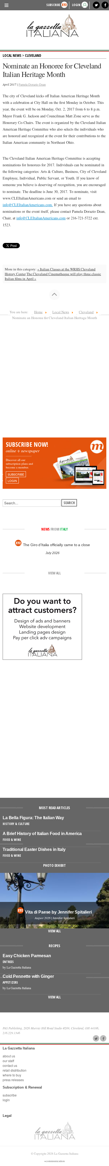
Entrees (8, 962)
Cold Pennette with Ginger (28, 976)
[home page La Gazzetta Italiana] (54, 1130)
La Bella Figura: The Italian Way (33, 817)
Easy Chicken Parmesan (27, 955)
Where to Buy (12, 1075)
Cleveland (33, 55)
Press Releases (13, 1079)
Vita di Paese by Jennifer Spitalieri (58, 912)
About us (9, 1056)
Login (6, 1100)
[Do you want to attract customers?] (42, 626)
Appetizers (10, 982)
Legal (7, 1115)
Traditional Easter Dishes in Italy (34, 849)
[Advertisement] (54, 380)
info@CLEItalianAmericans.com (27, 204)
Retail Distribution (14, 1070)
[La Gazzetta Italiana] (54, 25)
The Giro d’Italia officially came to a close (56, 545)
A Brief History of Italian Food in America (42, 833)
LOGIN (76, 5)
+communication (54, 1161)
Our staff (8, 1060)
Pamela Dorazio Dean (32, 84)
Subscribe (53, 5)
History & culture (16, 824)
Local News (12, 55)
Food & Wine (12, 839)
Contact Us (10, 1065)
